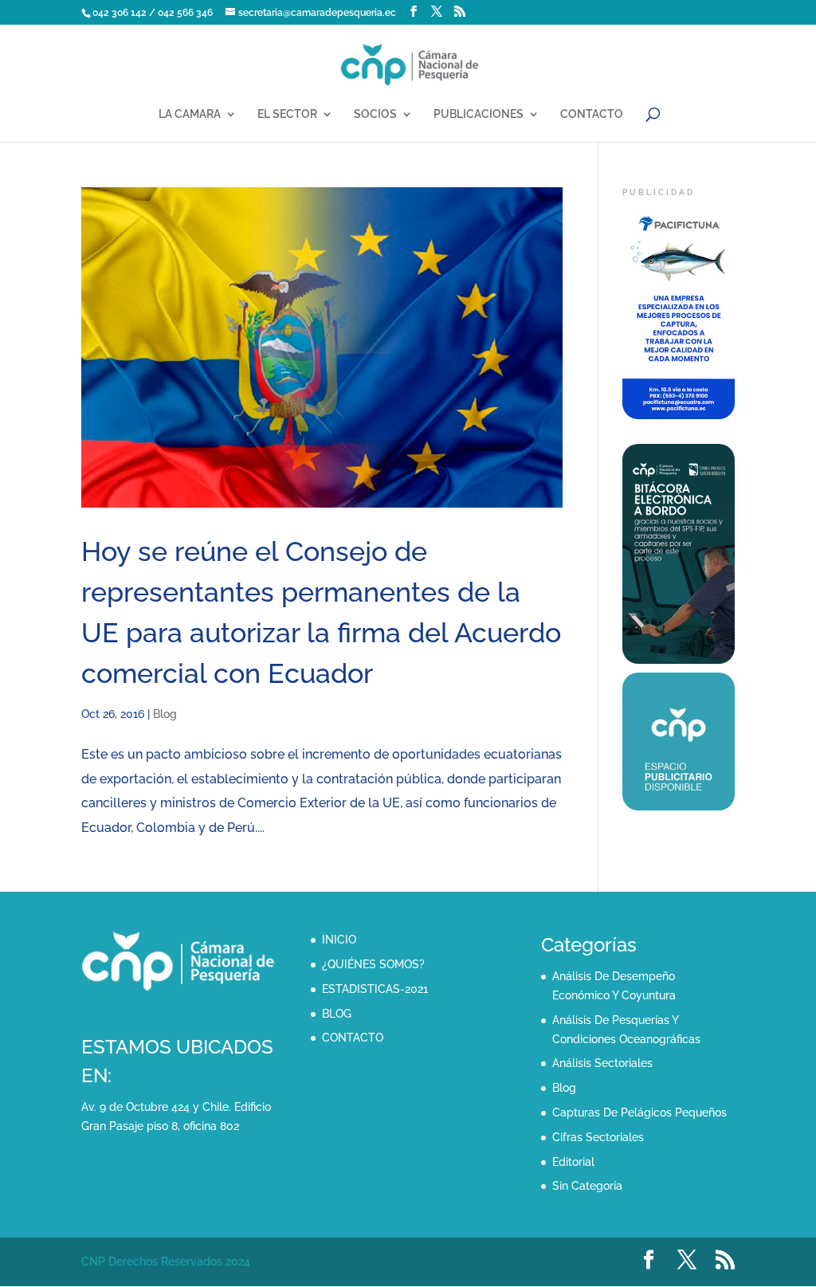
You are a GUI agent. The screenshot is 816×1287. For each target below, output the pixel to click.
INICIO (339, 939)
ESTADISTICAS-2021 (375, 989)
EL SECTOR (287, 114)
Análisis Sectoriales (602, 1063)
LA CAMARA (190, 114)
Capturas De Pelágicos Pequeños (639, 1112)
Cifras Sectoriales (598, 1137)
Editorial (573, 1162)
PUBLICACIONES (479, 114)
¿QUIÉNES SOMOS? (373, 964)
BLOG (336, 1013)
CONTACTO (591, 114)
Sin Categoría (587, 1185)
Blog (165, 714)
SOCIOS (375, 114)
